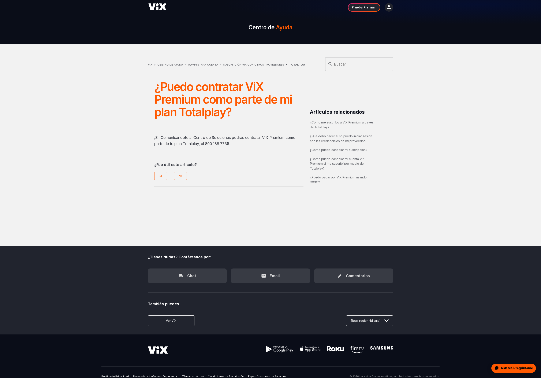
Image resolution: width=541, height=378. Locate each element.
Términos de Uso (193, 376)
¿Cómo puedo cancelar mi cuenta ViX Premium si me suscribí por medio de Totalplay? (337, 163)
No (180, 175)
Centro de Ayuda (170, 64)
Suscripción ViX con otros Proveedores (253, 64)
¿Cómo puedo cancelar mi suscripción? (338, 150)
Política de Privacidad (115, 376)
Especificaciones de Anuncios (267, 376)
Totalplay (297, 64)
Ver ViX (171, 320)
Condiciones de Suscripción (226, 376)
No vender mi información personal (155, 376)
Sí (161, 175)
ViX (150, 64)
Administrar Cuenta (203, 64)
